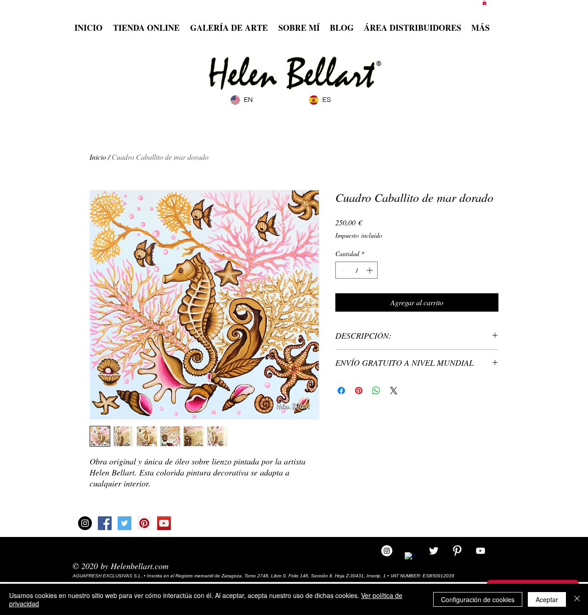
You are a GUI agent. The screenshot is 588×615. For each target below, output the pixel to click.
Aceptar (547, 599)
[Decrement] (342, 270)
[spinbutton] (356, 270)
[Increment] (370, 270)
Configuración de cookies (477, 599)
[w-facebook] (410, 557)
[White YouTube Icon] (480, 550)
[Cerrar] (576, 599)
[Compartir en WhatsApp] (376, 390)
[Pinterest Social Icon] (144, 523)
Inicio (98, 157)
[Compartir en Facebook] (341, 390)
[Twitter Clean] (433, 550)
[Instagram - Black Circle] (85, 523)
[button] (484, 2)
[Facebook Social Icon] (105, 523)
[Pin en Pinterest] (358, 390)
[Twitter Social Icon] (124, 523)
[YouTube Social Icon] (164, 523)
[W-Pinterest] (457, 550)
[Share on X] (393, 390)
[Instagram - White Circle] (386, 550)
